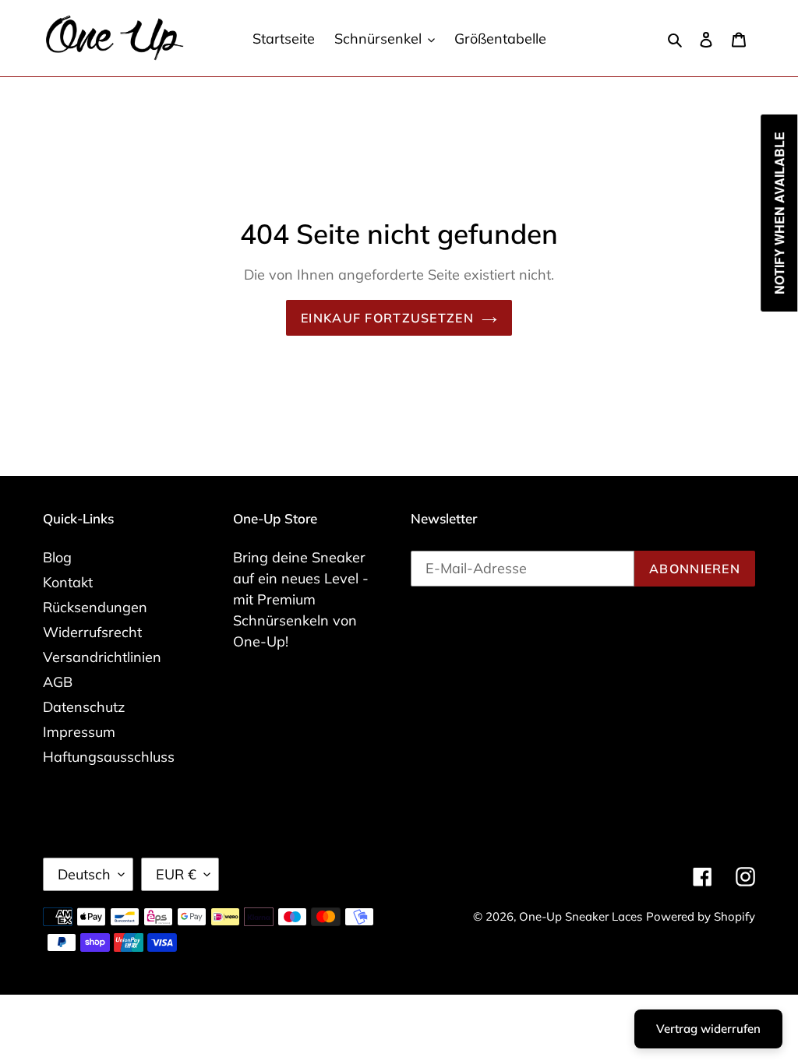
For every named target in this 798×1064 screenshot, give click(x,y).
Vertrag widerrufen (708, 1028)
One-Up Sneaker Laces (580, 916)
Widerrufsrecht (92, 632)
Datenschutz (84, 707)
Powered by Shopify (700, 916)
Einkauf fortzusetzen (387, 318)
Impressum (79, 732)
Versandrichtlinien (102, 657)
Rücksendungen (95, 607)
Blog (57, 557)
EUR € (176, 874)
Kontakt (68, 582)
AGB (57, 682)
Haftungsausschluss (109, 757)
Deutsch (84, 874)
